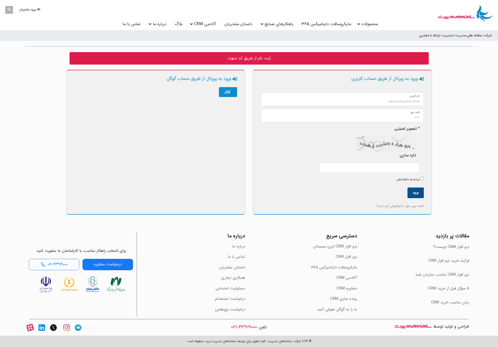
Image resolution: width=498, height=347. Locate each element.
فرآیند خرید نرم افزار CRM (448, 261)
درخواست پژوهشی (230, 309)
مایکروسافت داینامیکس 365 (326, 24)
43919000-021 (244, 327)
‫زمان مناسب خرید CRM (450, 302)
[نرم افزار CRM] (465, 13)
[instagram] (66, 332)
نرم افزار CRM (346, 257)
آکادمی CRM (346, 278)
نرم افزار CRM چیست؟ (451, 247)
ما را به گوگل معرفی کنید (337, 309)
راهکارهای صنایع (279, 24)
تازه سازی (408, 155)
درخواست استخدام (230, 299)
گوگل (227, 91)
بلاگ (179, 24)
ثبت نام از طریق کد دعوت (249, 58)
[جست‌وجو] (9, 10)
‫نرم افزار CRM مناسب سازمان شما (442, 275)
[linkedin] (42, 332)
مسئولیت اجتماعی (230, 288)
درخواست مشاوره (108, 264)
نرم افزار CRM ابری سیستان (335, 246)
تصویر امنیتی (406, 128)
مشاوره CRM (347, 288)
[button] (30, 9)
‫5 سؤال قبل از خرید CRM (448, 288)
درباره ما (160, 24)
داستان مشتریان (238, 24)
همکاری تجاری (233, 278)
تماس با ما (131, 24)
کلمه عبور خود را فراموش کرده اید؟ (400, 206)
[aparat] (30, 332)
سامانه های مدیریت (413, 326)
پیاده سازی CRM (343, 299)
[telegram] (78, 332)
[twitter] (53, 332)
